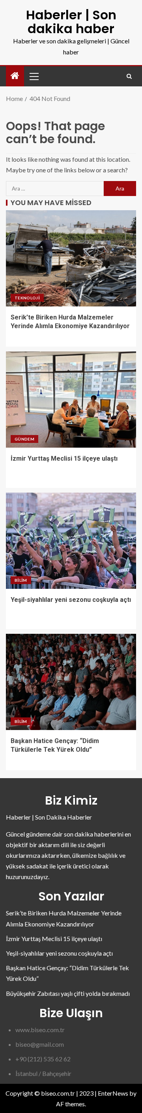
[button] (33, 76)
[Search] (129, 76)
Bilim (21, 580)
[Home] (15, 76)
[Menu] (33, 76)
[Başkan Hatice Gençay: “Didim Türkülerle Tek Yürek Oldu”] (71, 682)
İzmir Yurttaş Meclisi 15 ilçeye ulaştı (64, 458)
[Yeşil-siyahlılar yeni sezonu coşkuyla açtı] (71, 541)
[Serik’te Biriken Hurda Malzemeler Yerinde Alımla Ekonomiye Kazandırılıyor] (71, 258)
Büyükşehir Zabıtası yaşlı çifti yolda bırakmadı (68, 993)
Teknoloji (27, 297)
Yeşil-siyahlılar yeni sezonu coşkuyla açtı (71, 599)
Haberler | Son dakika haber (71, 21)
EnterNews (113, 1093)
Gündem (24, 439)
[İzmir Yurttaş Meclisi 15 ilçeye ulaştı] (71, 399)
